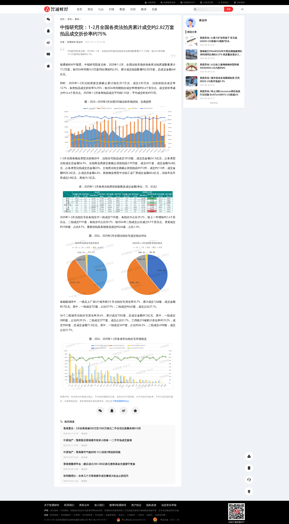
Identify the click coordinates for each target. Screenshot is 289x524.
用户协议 (136, 505)
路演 (143, 9)
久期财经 (131, 515)
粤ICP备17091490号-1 (98, 519)
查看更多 (214, 103)
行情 (111, 9)
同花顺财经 (66, 515)
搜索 (229, 9)
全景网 (77, 515)
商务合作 (84, 505)
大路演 (141, 515)
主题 (154, 9)
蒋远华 (203, 20)
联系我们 (69, 505)
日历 (133, 9)
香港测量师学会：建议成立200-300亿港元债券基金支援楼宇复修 (99, 463)
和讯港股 (99, 515)
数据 (122, 9)
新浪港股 (54, 515)
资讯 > (70, 19)
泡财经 (150, 515)
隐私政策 (151, 505)
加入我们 (99, 505)
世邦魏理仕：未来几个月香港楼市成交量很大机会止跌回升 (96, 475)
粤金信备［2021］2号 (169, 519)
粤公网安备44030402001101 (134, 519)
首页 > (63, 19)
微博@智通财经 (117, 505)
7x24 (101, 9)
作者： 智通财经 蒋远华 (71, 41)
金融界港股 (111, 515)
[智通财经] (56, 9)
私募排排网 (160, 515)
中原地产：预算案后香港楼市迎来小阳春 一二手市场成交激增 (97, 440)
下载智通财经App (120, 400)
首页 (79, 9)
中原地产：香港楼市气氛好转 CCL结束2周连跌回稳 (91, 452)
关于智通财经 (51, 505)
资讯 (90, 9)
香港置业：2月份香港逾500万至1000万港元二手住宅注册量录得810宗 (102, 428)
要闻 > (78, 19)
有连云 (121, 515)
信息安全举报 (168, 505)
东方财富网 (87, 515)
